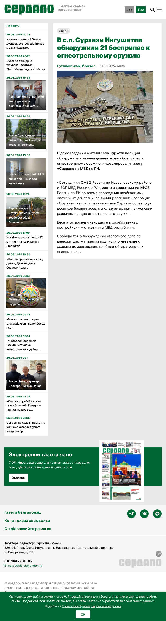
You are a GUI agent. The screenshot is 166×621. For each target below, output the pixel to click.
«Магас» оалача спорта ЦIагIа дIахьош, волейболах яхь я (25, 323)
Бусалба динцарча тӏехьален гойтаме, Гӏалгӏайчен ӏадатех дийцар (25, 65)
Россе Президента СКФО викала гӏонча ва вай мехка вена (26, 178)
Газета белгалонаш (23, 512)
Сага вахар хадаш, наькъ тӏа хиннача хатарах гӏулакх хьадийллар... (25, 427)
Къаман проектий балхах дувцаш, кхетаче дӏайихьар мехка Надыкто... (25, 43)
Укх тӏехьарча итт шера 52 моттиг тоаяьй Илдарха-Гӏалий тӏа (24, 242)
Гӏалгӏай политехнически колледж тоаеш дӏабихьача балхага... (26, 101)
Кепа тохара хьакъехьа (27, 520)
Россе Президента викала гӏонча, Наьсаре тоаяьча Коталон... (25, 140)
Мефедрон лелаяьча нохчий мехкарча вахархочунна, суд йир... (23, 345)
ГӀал (141, 9)
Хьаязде (18, 477)
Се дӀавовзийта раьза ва (27, 528)
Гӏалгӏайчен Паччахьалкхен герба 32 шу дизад (26, 299)
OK (83, 614)
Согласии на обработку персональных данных (91, 606)
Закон (63, 30)
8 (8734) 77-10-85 (18, 561)
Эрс (129, 9)
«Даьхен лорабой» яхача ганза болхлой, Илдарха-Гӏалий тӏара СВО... (23, 405)
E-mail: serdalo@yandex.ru (23, 565)
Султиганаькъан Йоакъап (76, 66)
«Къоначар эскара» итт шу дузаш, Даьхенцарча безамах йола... (24, 263)
